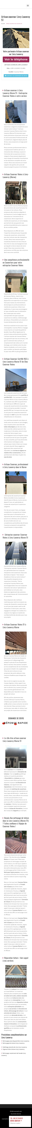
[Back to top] (27, 1123)
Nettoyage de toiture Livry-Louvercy (13, 1043)
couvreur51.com (18, 1111)
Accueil (3, 23)
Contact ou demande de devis (16, 75)
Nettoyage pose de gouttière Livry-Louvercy (16, 1041)
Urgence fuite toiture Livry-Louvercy (13, 1049)
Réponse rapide (16, 722)
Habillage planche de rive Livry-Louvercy (15, 1047)
